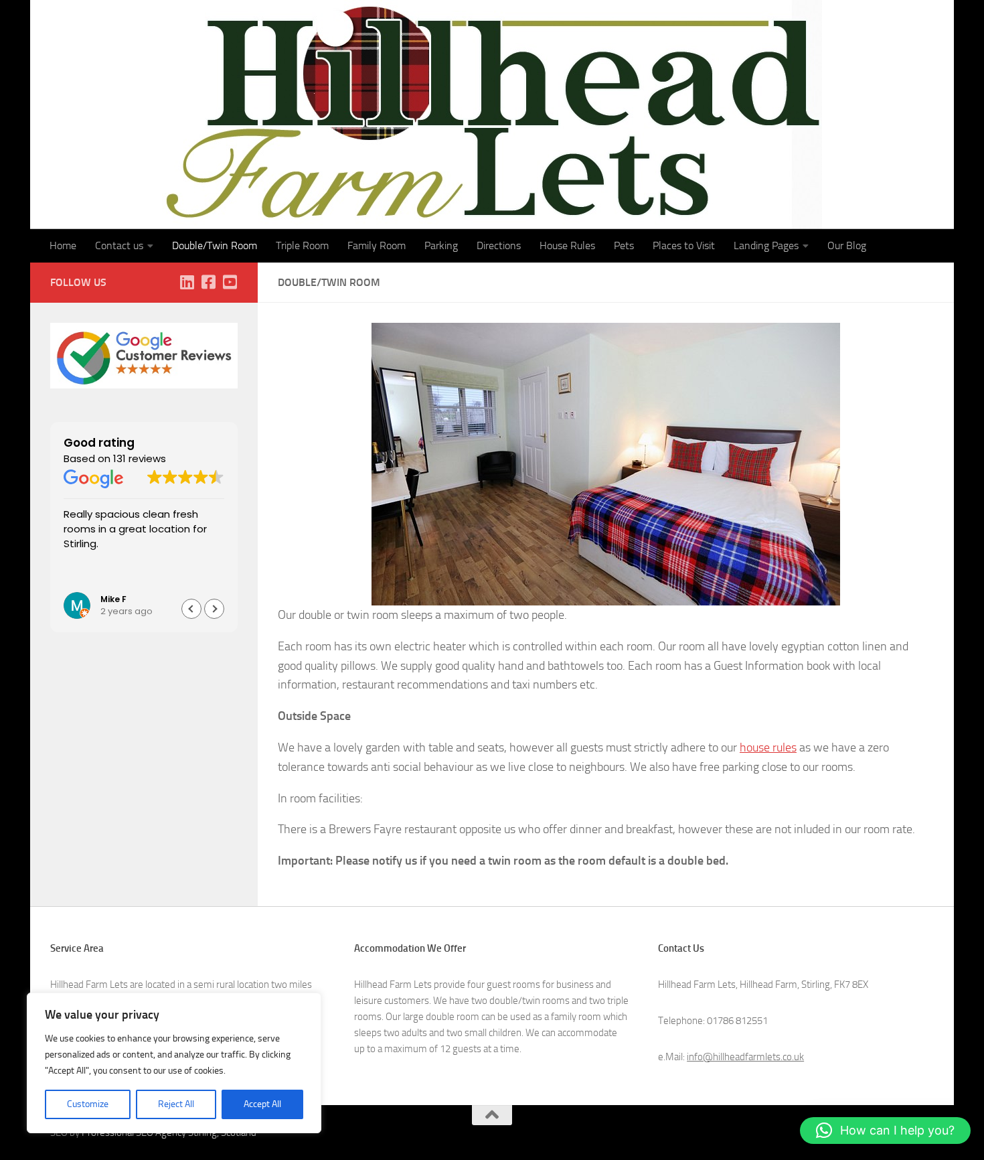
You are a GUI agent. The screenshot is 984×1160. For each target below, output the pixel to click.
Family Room (376, 245)
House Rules (567, 245)
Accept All (262, 1104)
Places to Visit (684, 245)
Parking (441, 245)
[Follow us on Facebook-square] (208, 282)
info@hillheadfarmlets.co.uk (745, 1057)
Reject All (176, 1104)
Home (63, 245)
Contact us (119, 245)
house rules (768, 747)
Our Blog (846, 245)
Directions (499, 245)
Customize (87, 1104)
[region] (174, 1063)
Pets (624, 245)
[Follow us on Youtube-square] (230, 282)
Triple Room (302, 245)
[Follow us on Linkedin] (187, 282)
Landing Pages (766, 245)
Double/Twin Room (214, 245)
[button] (214, 609)
